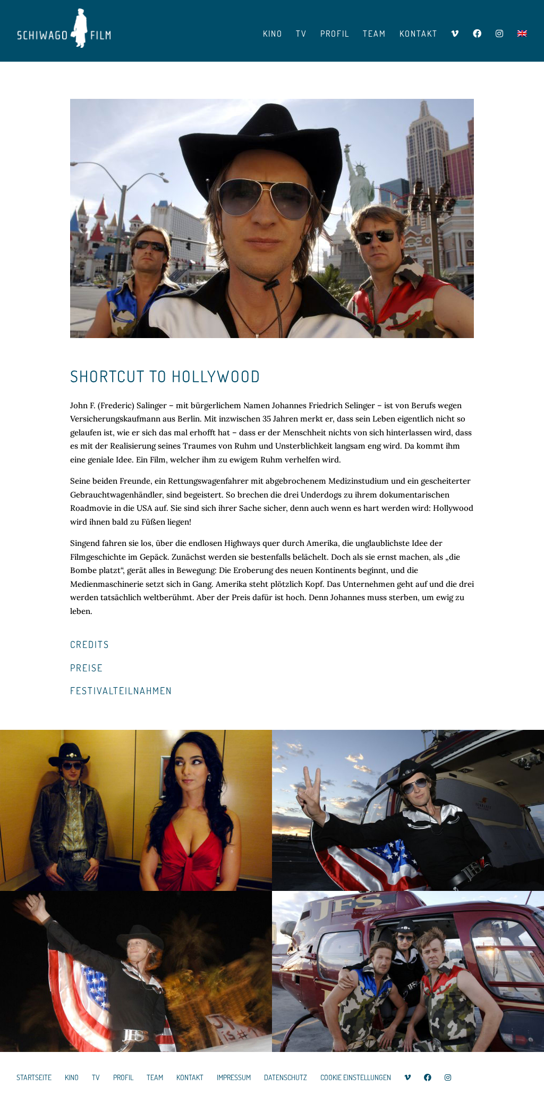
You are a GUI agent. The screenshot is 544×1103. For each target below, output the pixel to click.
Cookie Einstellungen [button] (355, 1077)
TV (301, 34)
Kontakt (419, 34)
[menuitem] (522, 43)
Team (374, 34)
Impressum (234, 1077)
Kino (273, 34)
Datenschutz (285, 1077)
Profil (335, 34)
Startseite (34, 1077)
